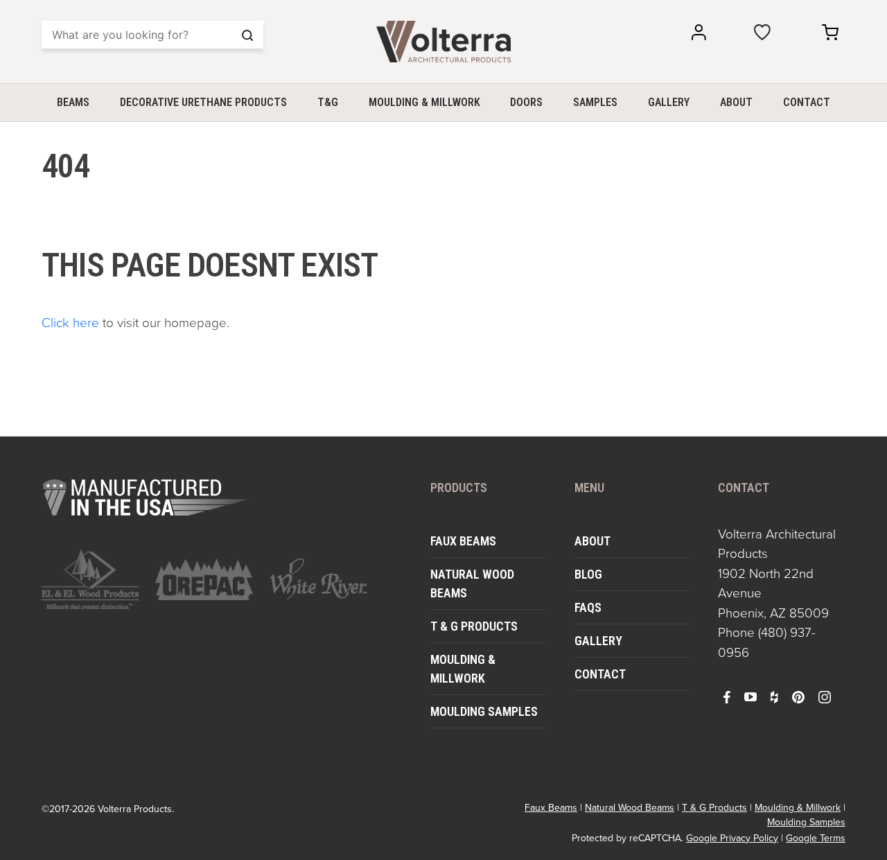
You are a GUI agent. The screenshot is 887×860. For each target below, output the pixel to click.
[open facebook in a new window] (727, 696)
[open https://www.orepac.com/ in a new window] (203, 579)
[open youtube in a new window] (750, 696)
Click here (70, 323)
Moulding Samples (484, 711)
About (736, 102)
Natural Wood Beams (472, 583)
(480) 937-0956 (767, 642)
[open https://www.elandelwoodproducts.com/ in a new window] (90, 579)
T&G (327, 102)
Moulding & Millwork (424, 102)
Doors (526, 102)
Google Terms (815, 838)
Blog (588, 574)
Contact (806, 102)
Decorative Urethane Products (203, 102)
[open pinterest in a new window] (798, 696)
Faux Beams (463, 541)
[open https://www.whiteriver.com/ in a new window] (318, 579)
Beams (73, 102)
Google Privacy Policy (732, 838)
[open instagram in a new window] (824, 696)
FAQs (587, 607)
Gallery (669, 102)
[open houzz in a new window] (774, 696)
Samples (595, 102)
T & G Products (474, 626)
